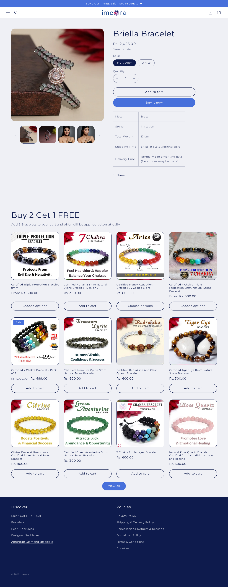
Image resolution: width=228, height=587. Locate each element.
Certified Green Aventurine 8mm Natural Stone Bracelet (86, 453)
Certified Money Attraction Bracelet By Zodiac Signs (134, 286)
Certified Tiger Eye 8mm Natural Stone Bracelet (191, 371)
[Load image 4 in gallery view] (67, 134)
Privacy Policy (126, 515)
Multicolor (124, 62)
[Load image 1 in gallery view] (28, 134)
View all (114, 486)
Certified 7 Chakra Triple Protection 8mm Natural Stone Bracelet (190, 288)
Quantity (119, 71)
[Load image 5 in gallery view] (86, 134)
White (146, 62)
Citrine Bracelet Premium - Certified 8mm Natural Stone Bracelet (31, 455)
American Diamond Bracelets (32, 541)
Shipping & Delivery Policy (135, 522)
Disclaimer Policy (128, 535)
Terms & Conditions (130, 541)
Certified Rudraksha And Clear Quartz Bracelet (136, 371)
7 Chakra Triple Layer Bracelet (136, 452)
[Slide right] (100, 135)
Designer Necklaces (25, 535)
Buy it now (154, 102)
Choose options (35, 306)
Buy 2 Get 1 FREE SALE (27, 515)
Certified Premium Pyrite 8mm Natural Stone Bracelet (85, 371)
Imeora (25, 574)
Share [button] (121, 175)
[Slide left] (15, 135)
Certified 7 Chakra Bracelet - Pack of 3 (34, 371)
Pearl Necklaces (22, 528)
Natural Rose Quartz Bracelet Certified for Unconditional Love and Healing (191, 455)
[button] (8, 12)
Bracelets (17, 522)
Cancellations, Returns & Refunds (140, 528)
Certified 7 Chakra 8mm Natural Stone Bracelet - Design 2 (85, 286)
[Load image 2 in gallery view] (47, 134)
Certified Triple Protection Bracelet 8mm (35, 286)
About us (122, 548)
